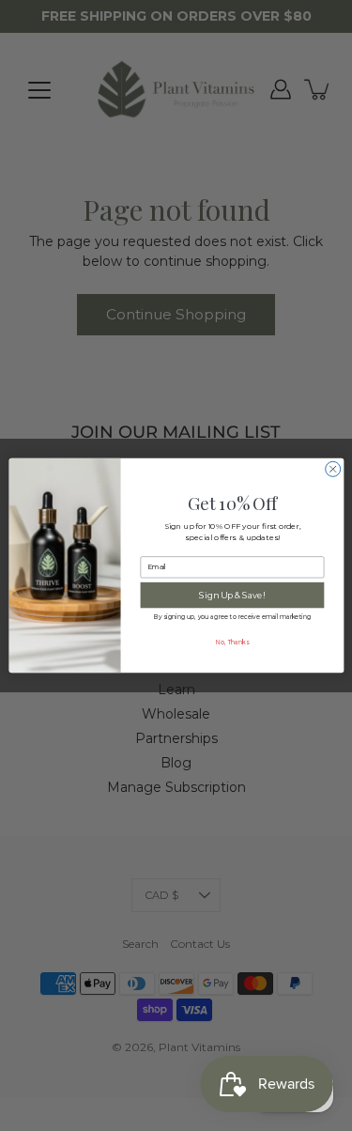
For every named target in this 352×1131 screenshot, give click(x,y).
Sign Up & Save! (232, 595)
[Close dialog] (332, 468)
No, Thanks (231, 641)
